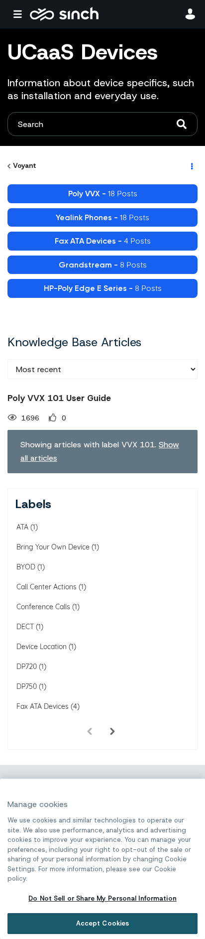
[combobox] (102, 124)
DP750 (26, 686)
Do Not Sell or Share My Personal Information (102, 898)
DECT (25, 626)
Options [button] (191, 165)
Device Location (41, 646)
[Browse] (20, 13)
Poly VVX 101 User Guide (59, 398)
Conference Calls (43, 606)
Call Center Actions (46, 586)
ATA (22, 527)
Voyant (24, 165)
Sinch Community (64, 14)
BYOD (25, 566)
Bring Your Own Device (53, 546)
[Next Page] (112, 731)
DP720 (26, 666)
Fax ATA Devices (42, 706)
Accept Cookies (102, 923)
